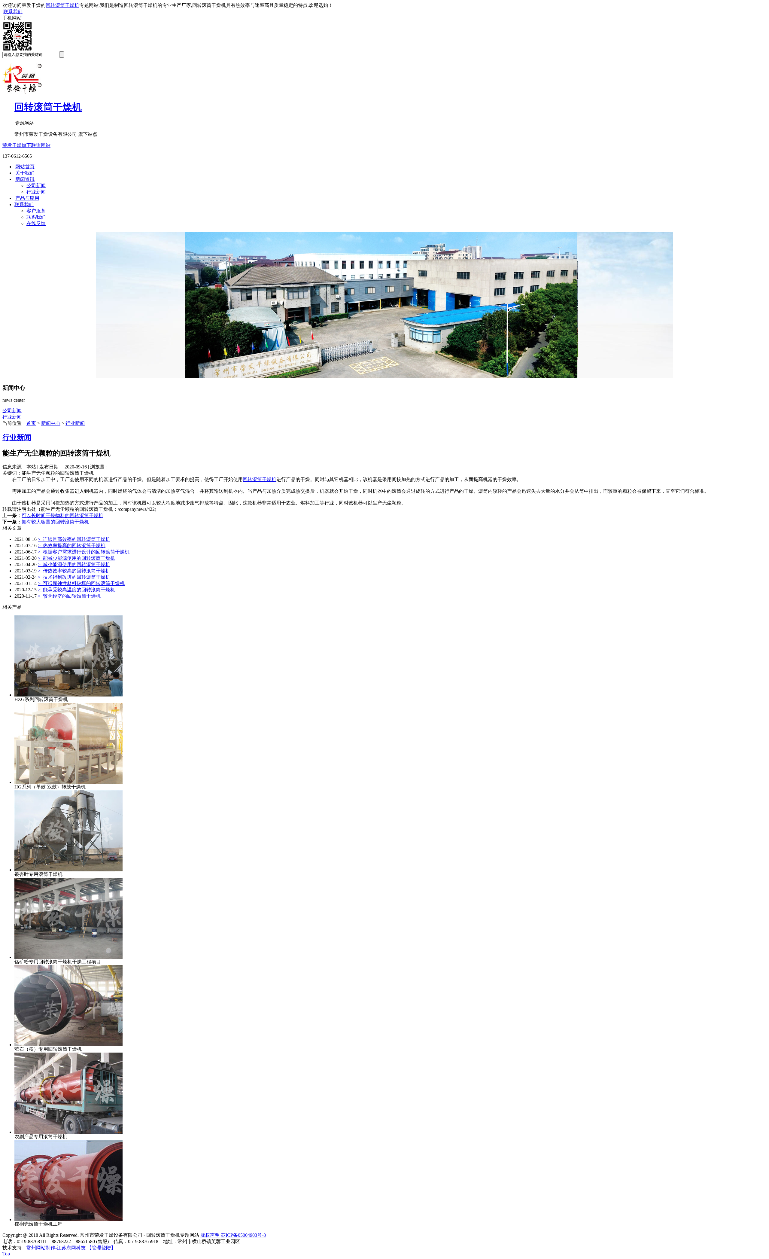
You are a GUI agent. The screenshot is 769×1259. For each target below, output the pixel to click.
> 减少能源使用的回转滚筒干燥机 (74, 564)
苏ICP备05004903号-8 (243, 1235)
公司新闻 (36, 185)
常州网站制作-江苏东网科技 (56, 1247)
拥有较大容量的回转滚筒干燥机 (55, 521)
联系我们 (13, 11)
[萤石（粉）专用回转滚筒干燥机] (68, 1044)
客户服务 (36, 210)
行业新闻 (36, 191)
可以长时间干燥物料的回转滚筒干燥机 (62, 515)
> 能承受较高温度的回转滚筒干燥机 (76, 589)
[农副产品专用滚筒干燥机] (68, 1132)
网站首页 (25, 166)
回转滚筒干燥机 (62, 5)
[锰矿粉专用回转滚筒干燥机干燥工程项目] (68, 957)
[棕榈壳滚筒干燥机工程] (68, 1219)
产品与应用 (27, 198)
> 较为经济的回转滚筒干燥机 (69, 596)
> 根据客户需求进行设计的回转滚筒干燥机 (83, 551)
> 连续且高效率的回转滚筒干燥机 (74, 539)
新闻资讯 (25, 179)
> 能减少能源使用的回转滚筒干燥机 (76, 558)
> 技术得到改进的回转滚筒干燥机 (74, 577)
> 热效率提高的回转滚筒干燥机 (71, 545)
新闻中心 (50, 423)
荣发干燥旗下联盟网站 (26, 145)
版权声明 (210, 1235)
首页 (31, 423)
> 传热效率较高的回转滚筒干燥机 (74, 570)
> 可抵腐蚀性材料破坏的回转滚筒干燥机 (81, 583)
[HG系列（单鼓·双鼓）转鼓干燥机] (68, 782)
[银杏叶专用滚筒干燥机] (68, 869)
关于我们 (25, 172)
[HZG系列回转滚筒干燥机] (68, 694)
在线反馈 (36, 223)
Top (6, 1253)
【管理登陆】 (101, 1247)
